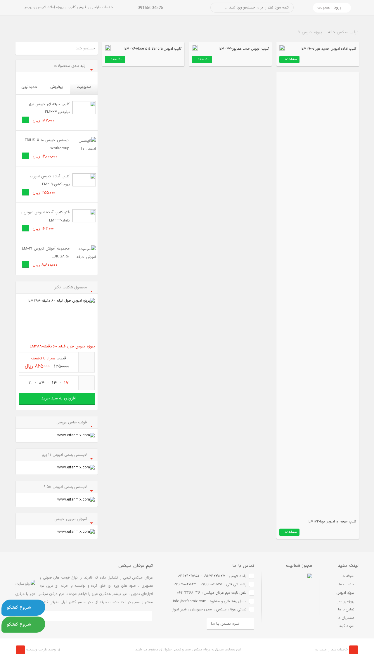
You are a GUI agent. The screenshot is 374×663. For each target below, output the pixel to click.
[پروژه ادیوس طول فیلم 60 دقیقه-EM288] (57, 319)
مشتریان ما (345, 618)
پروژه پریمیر (345, 601)
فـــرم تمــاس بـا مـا (225, 624)
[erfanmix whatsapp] (103, 616)
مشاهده (291, 59)
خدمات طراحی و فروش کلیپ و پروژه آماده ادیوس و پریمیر (68, 7)
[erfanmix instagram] (84, 616)
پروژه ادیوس (345, 593)
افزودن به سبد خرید (58, 398)
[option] (287, 602)
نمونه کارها (346, 626)
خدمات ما (346, 584)
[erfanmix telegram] (64, 616)
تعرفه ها (348, 576)
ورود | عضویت (329, 8)
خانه (331, 32)
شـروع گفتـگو (19, 607)
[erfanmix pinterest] (142, 616)
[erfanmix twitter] (123, 616)
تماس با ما (346, 609)
